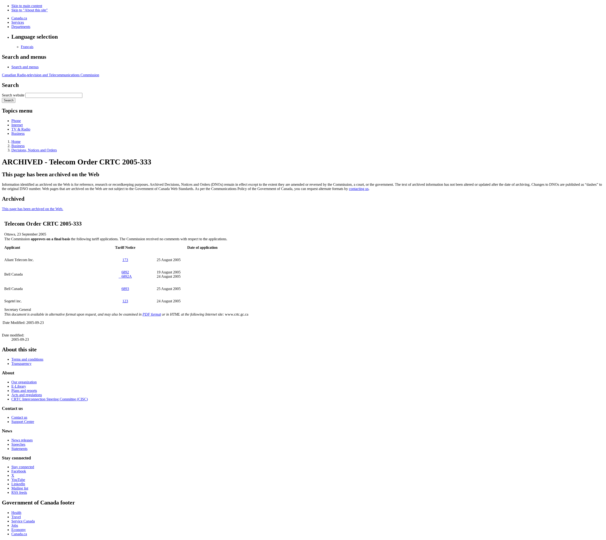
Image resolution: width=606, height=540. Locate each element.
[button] (25, 67)
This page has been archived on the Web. (32, 209)
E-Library (18, 386)
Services (17, 22)
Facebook (18, 471)
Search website (13, 95)
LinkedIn (18, 484)
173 (125, 260)
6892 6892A (125, 274)
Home (16, 142)
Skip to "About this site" (29, 10)
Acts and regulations (26, 395)
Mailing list (19, 488)
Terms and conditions (27, 359)
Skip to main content (26, 6)
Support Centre (22, 422)
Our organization (24, 382)
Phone (16, 121)
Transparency (21, 364)
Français (27, 47)
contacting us (359, 189)
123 (125, 301)
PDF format (152, 314)
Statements (19, 449)
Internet (17, 125)
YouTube (18, 480)
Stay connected (22, 467)
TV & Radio (20, 129)
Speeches (18, 444)
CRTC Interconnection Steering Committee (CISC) (49, 399)
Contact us (19, 417)
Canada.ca (19, 18)
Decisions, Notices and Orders (34, 150)
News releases (22, 440)
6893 (125, 289)
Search (8, 100)
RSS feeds (19, 492)
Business (18, 134)
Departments (20, 27)
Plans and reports (24, 391)
